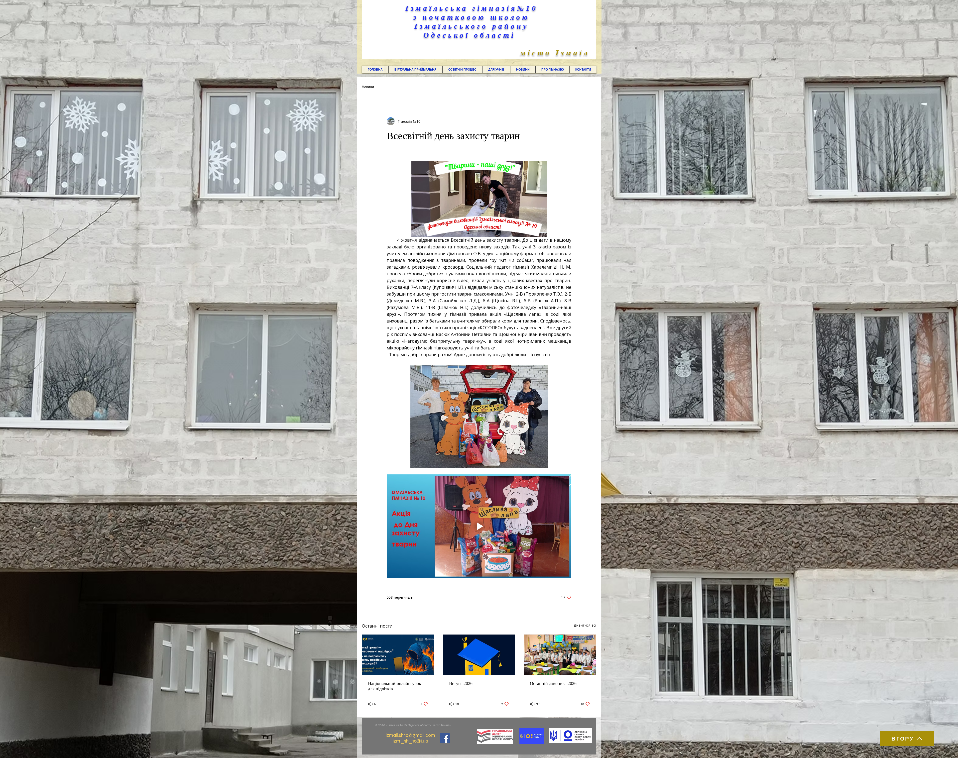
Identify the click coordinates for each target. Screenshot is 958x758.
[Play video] (479, 526)
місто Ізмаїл (555, 53)
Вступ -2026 (461, 683)
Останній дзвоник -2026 (553, 683)
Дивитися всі (585, 625)
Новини (368, 87)
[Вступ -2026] (479, 655)
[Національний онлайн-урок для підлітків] (398, 655)
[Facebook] (445, 738)
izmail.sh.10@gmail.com (410, 735)
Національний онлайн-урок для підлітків (394, 686)
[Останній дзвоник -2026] (560, 655)
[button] (415, 69)
